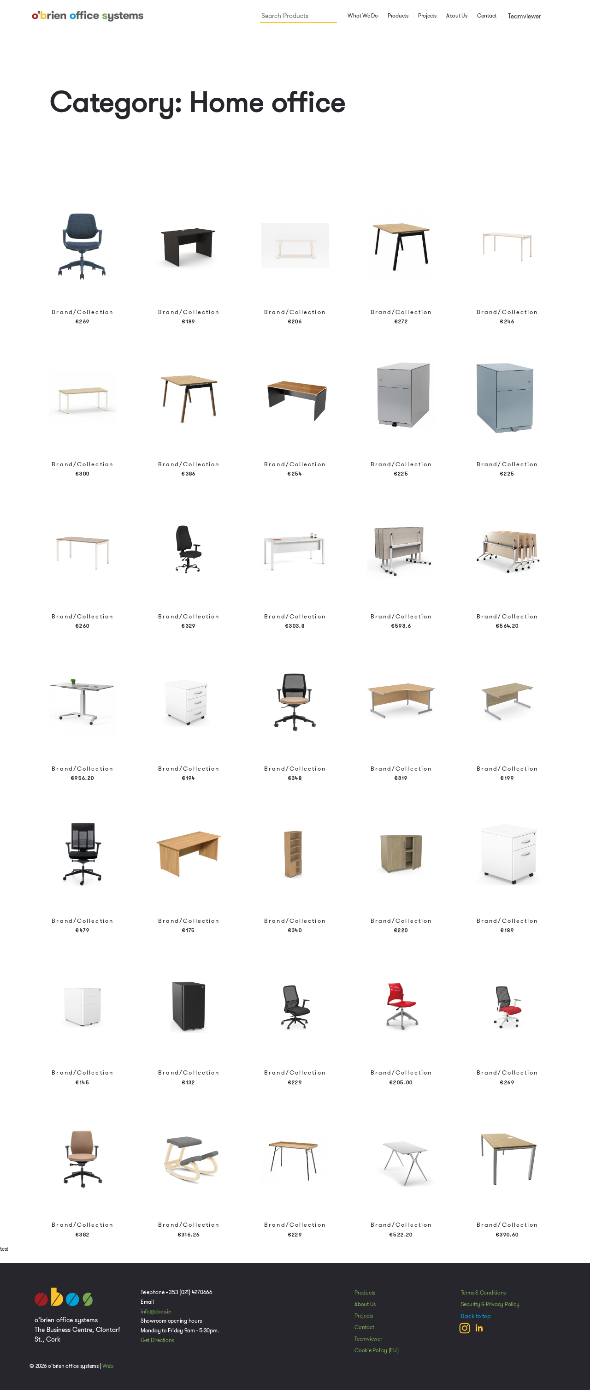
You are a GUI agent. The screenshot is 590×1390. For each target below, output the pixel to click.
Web (107, 1366)
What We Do (362, 15)
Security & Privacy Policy (490, 1304)
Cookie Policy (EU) (376, 1350)
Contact (486, 15)
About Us (456, 15)
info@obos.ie (156, 1311)
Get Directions (157, 1340)
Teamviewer (523, 16)
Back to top (476, 1316)
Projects (427, 15)
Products (364, 1292)
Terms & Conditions (483, 1292)
